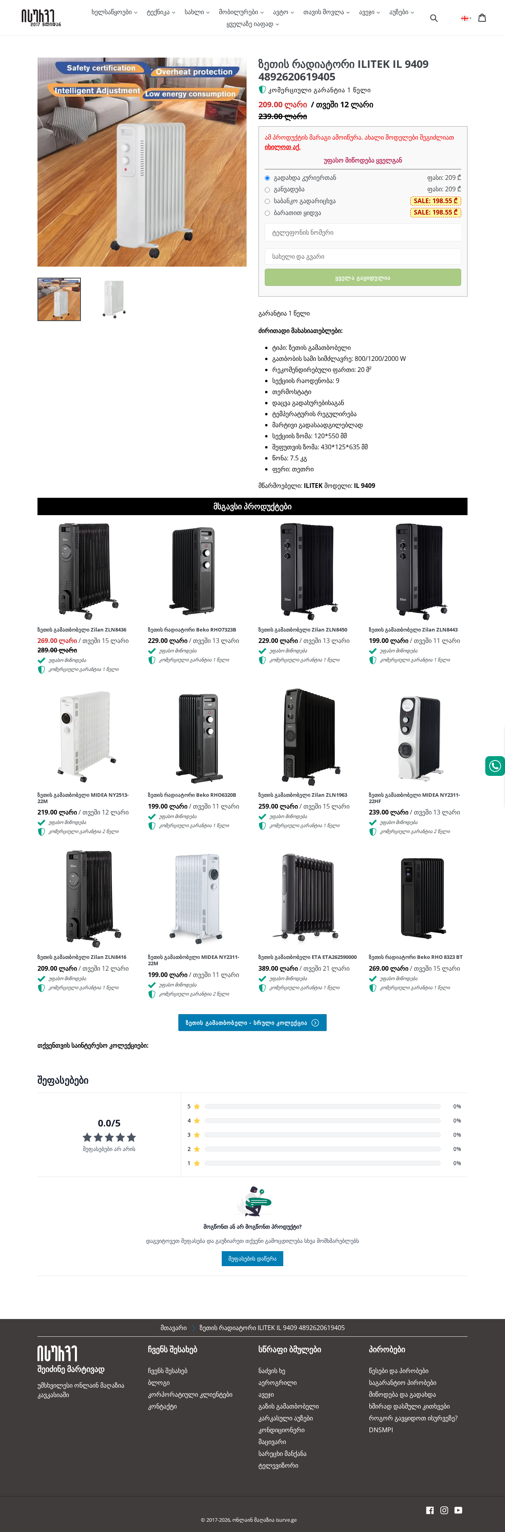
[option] (53, 301)
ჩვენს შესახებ (167, 1370)
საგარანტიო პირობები (402, 1382)
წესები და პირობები (398, 1370)
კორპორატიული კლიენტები (190, 1394)
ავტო (281, 11)
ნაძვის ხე (271, 1370)
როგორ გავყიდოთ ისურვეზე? (413, 1418)
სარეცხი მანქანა (282, 1453)
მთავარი (174, 1327)
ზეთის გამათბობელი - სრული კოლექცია (247, 1022)
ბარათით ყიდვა (296, 213)
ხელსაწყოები (112, 11)
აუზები (399, 11)
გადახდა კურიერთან (304, 178)
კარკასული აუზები (285, 1418)
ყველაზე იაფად (250, 23)
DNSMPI (381, 1430)
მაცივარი (272, 1441)
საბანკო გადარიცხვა (304, 201)
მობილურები (239, 11)
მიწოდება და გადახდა (402, 1394)
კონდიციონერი (281, 1430)
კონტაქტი (162, 1406)
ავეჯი (367, 11)
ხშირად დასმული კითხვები (409, 1406)
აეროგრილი (277, 1382)
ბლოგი (159, 1382)
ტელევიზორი (278, 1465)
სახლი (195, 11)
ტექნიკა (159, 11)
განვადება (288, 189)
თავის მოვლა (324, 11)
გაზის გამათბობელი (288, 1406)
